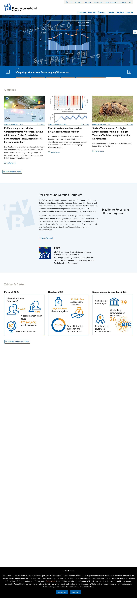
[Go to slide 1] (23, 77)
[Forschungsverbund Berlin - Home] (20, 7)
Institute (91, 12)
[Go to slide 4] (68, 77)
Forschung (81, 12)
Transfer (111, 12)
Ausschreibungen (111, 2)
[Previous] (8, 72)
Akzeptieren (62, 592)
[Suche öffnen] (71, 2)
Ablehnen (75, 592)
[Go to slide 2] (38, 77)
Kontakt (78, 2)
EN (130, 2)
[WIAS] (68, 40)
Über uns (101, 12)
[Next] (129, 72)
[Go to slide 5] (83, 77)
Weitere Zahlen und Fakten (18, 341)
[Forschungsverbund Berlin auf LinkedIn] (67, 2)
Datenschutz (98, 2)
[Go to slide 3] (53, 77)
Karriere (120, 12)
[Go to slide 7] (113, 77)
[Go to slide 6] (98, 77)
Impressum (87, 2)
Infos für (129, 12)
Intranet (123, 2)
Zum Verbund (47, 238)
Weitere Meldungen (13, 171)
